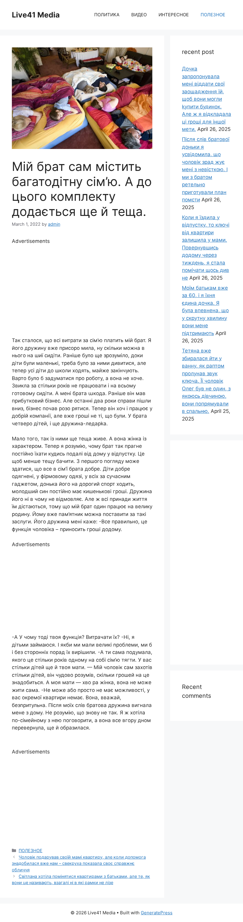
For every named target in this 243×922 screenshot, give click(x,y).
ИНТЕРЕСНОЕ (174, 14)
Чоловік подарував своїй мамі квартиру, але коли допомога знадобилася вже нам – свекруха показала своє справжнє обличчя (79, 863)
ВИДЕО (139, 14)
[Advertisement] (82, 286)
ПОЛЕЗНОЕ (213, 14)
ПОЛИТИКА (106, 14)
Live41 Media (36, 14)
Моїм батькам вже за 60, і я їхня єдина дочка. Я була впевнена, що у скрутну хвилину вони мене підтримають (205, 310)
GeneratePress (156, 912)
